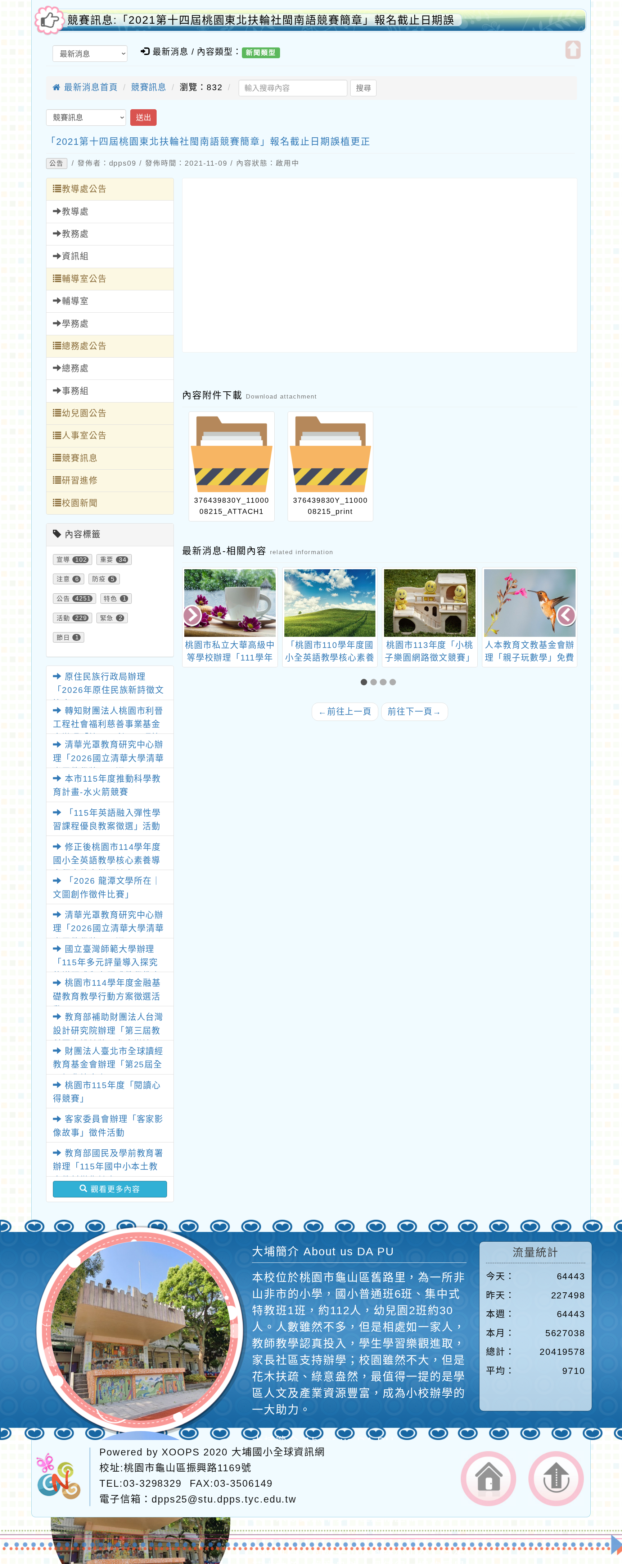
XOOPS (181, 1452)
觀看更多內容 (114, 1189)
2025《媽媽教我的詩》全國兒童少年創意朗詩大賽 (530, 657)
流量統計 (536, 1252)
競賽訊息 (149, 87)
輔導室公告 (84, 279)
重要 (107, 559)
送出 (143, 117)
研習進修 (80, 480)
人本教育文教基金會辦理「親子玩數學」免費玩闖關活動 (430, 657)
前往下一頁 (415, 711)
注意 (63, 579)
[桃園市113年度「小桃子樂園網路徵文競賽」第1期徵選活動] (330, 603)
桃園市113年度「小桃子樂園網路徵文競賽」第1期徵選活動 (330, 657)
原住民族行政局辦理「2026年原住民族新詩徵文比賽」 (108, 690)
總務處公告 (84, 346)
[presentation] (193, 616)
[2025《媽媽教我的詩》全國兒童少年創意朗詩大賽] (530, 603)
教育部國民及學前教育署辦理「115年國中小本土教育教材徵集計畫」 (108, 1167)
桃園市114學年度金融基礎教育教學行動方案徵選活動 (107, 996)
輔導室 (75, 301)
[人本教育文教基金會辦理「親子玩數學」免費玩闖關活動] (430, 603)
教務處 (75, 234)
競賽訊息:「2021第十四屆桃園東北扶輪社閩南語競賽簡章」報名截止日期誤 (261, 20)
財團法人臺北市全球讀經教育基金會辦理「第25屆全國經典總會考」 (108, 1064)
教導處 (75, 211)
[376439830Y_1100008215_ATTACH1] (231, 454)
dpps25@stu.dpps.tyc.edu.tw (224, 1499)
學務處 (75, 323)
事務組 (75, 391)
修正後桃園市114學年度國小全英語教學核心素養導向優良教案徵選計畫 (107, 860)
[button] (365, 682)
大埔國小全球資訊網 (278, 1452)
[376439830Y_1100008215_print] (330, 454)
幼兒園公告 (84, 413)
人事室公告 (84, 435)
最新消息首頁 (89, 87)
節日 (63, 637)
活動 (63, 617)
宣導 (63, 559)
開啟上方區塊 (573, 50)
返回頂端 (556, 1478)
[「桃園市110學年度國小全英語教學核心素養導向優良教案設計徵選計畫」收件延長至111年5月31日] (230, 603)
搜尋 (363, 88)
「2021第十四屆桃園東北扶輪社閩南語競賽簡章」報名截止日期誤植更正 (208, 142)
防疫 (99, 579)
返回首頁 (488, 1478)
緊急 (107, 617)
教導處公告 (84, 189)
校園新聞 (80, 503)
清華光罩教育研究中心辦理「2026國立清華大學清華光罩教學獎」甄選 (108, 758)
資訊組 (75, 256)
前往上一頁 (345, 711)
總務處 (75, 368)
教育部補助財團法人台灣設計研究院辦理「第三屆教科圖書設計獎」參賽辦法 (108, 1030)
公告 (56, 163)
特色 (110, 598)
